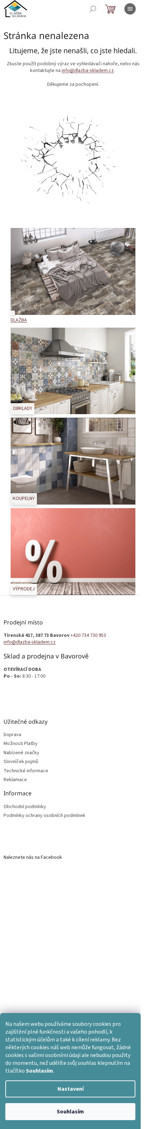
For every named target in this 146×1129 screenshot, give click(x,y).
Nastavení (70, 1089)
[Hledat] (93, 9)
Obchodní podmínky (25, 806)
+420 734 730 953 (88, 635)
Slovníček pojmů (21, 761)
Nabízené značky (21, 753)
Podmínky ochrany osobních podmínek (44, 815)
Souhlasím (70, 1112)
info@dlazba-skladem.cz (88, 70)
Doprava (12, 735)
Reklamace (15, 780)
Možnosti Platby (21, 743)
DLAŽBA (19, 320)
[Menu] (130, 9)
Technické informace (26, 771)
